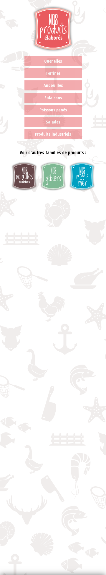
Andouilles (53, 85)
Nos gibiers (53, 176)
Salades (53, 122)
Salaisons (53, 97)
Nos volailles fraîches (24, 176)
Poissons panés (53, 110)
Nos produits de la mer (82, 176)
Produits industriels (53, 134)
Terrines (53, 73)
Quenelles (53, 61)
